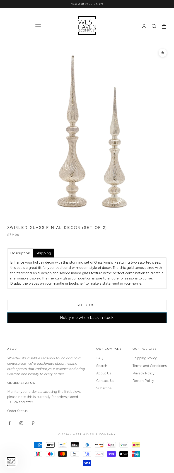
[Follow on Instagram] (21, 423)
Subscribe (104, 388)
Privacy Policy (144, 373)
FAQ (99, 358)
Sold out (87, 305)
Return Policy (143, 381)
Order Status (17, 411)
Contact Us (105, 381)
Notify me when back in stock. (87, 317)
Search (101, 366)
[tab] (20, 253)
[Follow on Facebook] (9, 423)
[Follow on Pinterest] (33, 423)
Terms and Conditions (150, 366)
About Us (103, 373)
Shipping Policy (145, 358)
